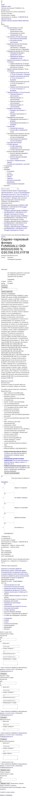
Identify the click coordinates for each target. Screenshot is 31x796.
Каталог (6, 26)
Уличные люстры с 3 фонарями (19, 49)
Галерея (6, 167)
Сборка (9, 176)
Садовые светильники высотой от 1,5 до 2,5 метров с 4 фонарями (19, 88)
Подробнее (11, 279)
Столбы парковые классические (20, 149)
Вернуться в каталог (7, 381)
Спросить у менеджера (8, 293)
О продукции (8, 166)
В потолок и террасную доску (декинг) (15, 613)
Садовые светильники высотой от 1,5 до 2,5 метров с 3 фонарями (19, 83)
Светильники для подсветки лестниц (18, 133)
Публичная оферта (20, 570)
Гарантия (10, 178)
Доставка (10, 175)
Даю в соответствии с (13, 669)
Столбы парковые (12, 144)
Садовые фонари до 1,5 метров (19, 63)
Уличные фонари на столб (15, 28)
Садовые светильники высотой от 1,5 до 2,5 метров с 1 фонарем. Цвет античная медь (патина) (15, 197)
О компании (10, 171)
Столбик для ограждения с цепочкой (18, 164)
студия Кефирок (18, 581)
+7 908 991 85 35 (23, 17)
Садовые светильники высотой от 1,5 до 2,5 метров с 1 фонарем (15, 194)
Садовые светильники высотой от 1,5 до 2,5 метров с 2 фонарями (19, 78)
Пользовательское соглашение (10, 572)
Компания (7, 169)
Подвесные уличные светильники (17, 44)
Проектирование (9, 625)
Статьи (9, 173)
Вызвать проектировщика (12, 473)
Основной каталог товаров (14, 190)
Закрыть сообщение (6, 795)
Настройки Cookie (22, 574)
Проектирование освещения (15, 183)
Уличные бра (11, 126)
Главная (3, 190)
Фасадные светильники (14, 108)
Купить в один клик (7, 291)
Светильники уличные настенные (17, 36)
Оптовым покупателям (14, 180)
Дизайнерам (11, 182)
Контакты (7, 185)
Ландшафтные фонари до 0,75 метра (18, 51)
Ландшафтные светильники (15, 117)
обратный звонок (6, 19)
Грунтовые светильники (14, 142)
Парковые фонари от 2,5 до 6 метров (18, 92)
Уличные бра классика (17, 128)
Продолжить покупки (17, 783)
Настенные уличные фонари (18, 38)
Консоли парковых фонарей (15, 151)
